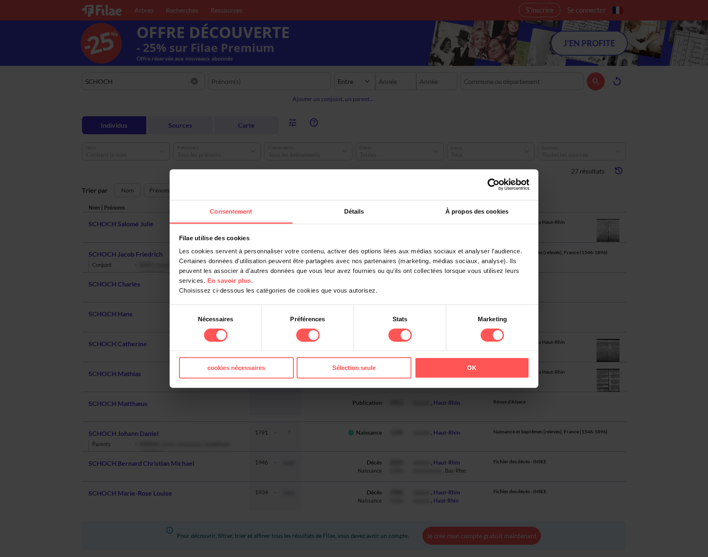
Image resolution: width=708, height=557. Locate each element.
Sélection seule (354, 367)
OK (472, 367)
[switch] (308, 335)
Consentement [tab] (231, 210)
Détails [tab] (354, 210)
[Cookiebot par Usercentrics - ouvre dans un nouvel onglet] (493, 184)
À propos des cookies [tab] (476, 210)
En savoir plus (229, 280)
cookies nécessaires (236, 367)
